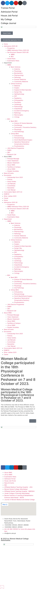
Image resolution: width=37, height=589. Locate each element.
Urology (16, 117)
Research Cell (11, 154)
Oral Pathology (19, 131)
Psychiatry (17, 102)
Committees (11, 186)
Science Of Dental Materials (23, 123)
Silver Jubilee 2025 (10, 196)
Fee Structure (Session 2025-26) (18, 52)
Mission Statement (13, 163)
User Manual (11, 190)
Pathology (17, 77)
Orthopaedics (18, 100)
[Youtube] (16, 3)
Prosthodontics (19, 146)
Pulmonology (18, 106)
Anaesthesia (18, 108)
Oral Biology (18, 125)
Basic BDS (14, 121)
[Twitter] (7, 3)
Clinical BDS (15, 133)
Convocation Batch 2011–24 (13, 192)
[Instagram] (20, 3)
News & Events (9, 173)
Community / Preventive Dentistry (25, 127)
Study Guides (11, 181)
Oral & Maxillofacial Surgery (23, 140)
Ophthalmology (19, 94)
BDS (12, 56)
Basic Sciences (15, 67)
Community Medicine (21, 81)
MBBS (13, 54)
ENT (15, 96)
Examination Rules (13, 61)
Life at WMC (11, 169)
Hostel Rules (11, 58)
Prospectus (11, 48)
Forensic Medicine (20, 79)
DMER (9, 150)
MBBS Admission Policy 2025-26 (18, 50)
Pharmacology (19, 75)
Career (6, 198)
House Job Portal (9, 15)
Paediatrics (17, 98)
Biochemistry (18, 73)
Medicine (17, 86)
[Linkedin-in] (11, 3)
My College (6, 19)
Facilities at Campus (13, 167)
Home (6, 44)
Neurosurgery (18, 115)
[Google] (24, 467)
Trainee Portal (8, 8)
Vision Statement (12, 161)
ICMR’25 (6, 194)
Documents (7, 175)
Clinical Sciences (16, 83)
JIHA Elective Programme (15, 148)
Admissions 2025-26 (10, 46)
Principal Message (13, 158)
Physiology (17, 71)
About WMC (11, 165)
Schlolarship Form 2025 (15, 177)
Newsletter (10, 188)
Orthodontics (18, 136)
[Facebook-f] (3, 3)
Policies (9, 179)
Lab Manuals (11, 183)
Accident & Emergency (21, 111)
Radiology (17, 113)
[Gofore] (24, 3)
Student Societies (13, 171)
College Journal (8, 23)
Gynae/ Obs (18, 92)
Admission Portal (9, 12)
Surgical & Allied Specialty (22, 90)
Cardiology (17, 104)
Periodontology (19, 138)
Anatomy (17, 69)
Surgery (16, 88)
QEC (8, 152)
